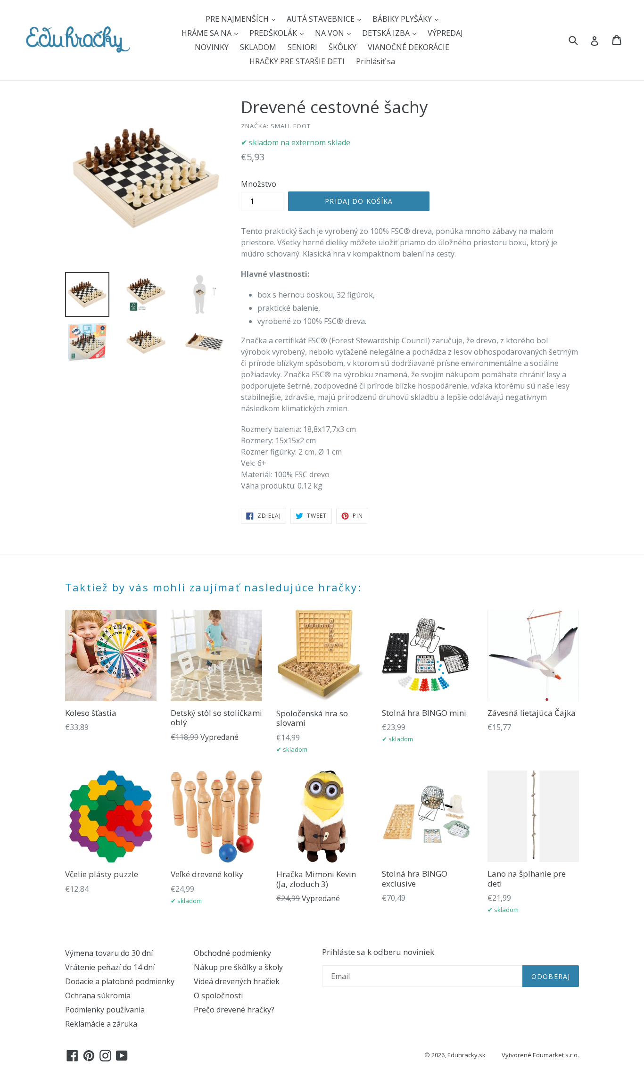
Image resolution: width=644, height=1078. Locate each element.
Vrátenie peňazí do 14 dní (110, 967)
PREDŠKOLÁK (274, 33)
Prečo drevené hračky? (234, 1009)
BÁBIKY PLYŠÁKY (403, 19)
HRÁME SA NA (207, 33)
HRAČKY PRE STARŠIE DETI (297, 61)
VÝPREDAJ (445, 33)
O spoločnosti (218, 995)
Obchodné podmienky (232, 953)
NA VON (330, 33)
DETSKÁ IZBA (387, 33)
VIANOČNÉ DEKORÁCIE (408, 47)
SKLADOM (258, 47)
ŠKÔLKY (342, 47)
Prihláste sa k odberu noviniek (378, 952)
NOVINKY (212, 47)
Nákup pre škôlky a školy (238, 967)
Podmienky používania (105, 1009)
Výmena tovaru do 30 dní (109, 953)
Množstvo (258, 184)
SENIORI (302, 47)
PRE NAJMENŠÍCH (238, 19)
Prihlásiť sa (375, 61)
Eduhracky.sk (466, 1055)
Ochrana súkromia (98, 995)
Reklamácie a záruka (101, 1024)
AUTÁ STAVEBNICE (321, 19)
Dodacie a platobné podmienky (119, 981)
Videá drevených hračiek (237, 981)
